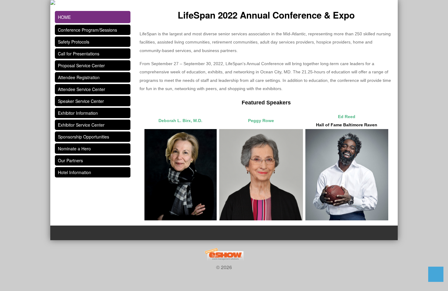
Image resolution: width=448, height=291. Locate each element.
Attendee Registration (79, 77)
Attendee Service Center (81, 89)
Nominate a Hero (74, 149)
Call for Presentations (78, 54)
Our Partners (70, 160)
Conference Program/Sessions (87, 30)
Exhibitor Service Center (81, 125)
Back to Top (435, 274)
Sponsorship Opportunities (83, 137)
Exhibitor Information (78, 113)
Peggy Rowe (261, 120)
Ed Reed (346, 116)
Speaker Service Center (81, 101)
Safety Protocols (73, 42)
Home (64, 17)
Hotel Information (74, 172)
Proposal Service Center (81, 65)
